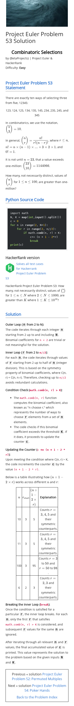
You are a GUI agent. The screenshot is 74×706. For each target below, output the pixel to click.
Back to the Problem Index (37, 697)
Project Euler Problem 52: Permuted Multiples (37, 676)
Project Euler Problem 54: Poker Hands (45, 688)
